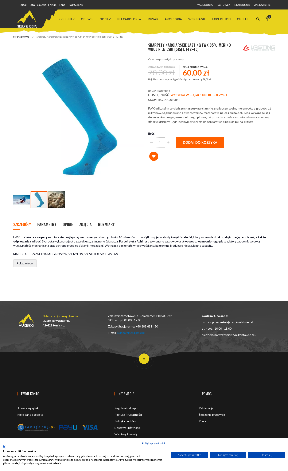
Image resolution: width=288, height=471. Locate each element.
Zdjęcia (85, 224)
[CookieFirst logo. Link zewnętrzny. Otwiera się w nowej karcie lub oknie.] (4, 446)
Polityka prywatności (153, 443)
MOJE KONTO (205, 4)
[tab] (22, 225)
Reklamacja (206, 408)
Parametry (46, 224)
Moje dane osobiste (30, 414)
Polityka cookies (125, 421)
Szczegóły (22, 224)
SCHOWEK (224, 4)
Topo (62, 5)
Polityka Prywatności (128, 414)
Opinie (68, 224)
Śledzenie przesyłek (212, 414)
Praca (202, 421)
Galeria (41, 5)
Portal (23, 5)
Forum (52, 5)
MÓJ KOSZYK (242, 4)
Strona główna (21, 36)
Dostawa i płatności (127, 427)
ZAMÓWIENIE (262, 4)
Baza (32, 5)
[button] (22, 199)
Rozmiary (106, 224)
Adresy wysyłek (28, 408)
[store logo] (27, 19)
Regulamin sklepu (125, 408)
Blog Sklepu (75, 5)
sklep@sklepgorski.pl (131, 332)
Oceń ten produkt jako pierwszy (166, 59)
